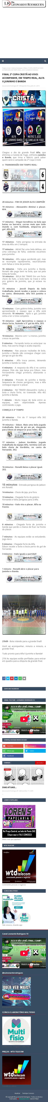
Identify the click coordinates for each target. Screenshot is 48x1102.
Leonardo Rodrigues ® (11, 86)
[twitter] (35, 751)
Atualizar (17, 1093)
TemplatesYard (24, 1099)
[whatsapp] (12, 751)
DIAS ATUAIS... (9, 787)
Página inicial (6, 68)
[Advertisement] (24, 33)
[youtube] (12, 746)
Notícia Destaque (16, 68)
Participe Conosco (28, 1093)
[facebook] (12, 756)
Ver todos (40, 763)
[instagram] (35, 746)
